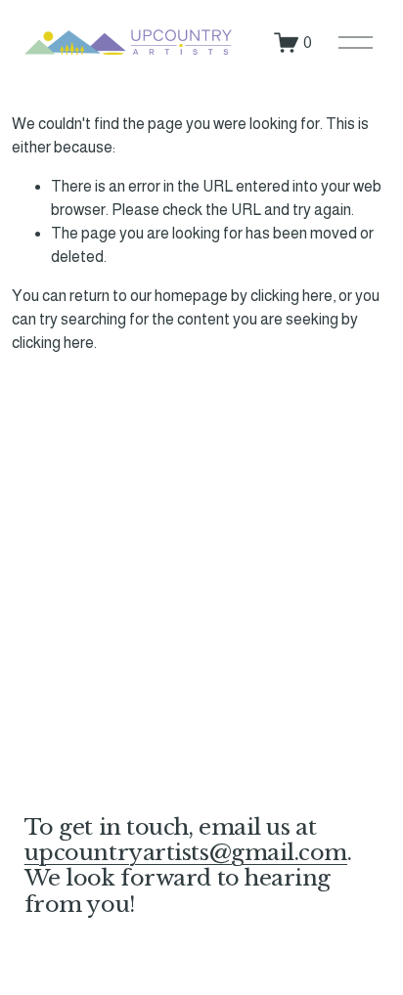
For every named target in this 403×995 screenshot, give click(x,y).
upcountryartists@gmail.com (185, 852)
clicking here (291, 295)
